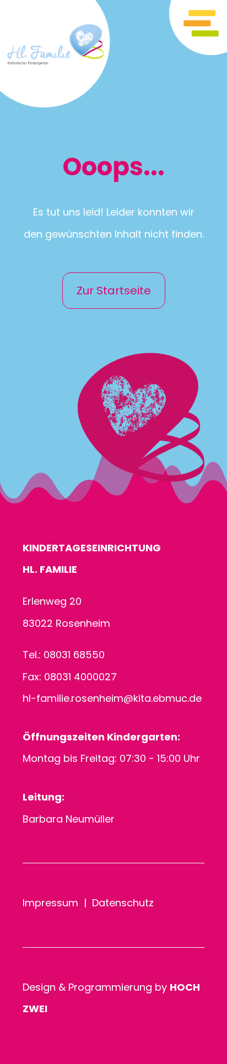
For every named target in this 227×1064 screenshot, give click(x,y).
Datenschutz (123, 903)
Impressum (50, 903)
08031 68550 (74, 655)
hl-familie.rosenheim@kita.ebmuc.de (112, 698)
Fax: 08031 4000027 (70, 677)
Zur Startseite (114, 290)
